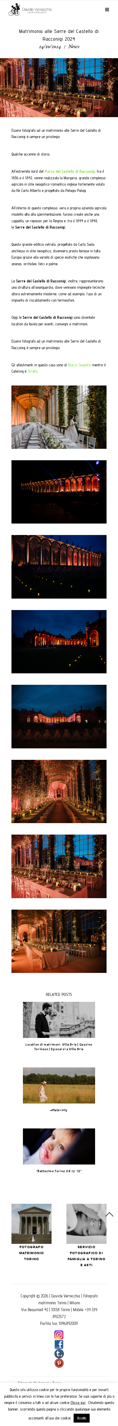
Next (86, 1224)
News (73, 47)
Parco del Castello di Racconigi (70, 171)
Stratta (32, 371)
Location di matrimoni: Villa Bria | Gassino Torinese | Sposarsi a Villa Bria (59, 1047)
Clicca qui (77, 1402)
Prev (31, 1224)
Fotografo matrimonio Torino (31, 1253)
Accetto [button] (81, 1418)
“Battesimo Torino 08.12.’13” (59, 1171)
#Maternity (59, 1110)
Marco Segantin (79, 365)
